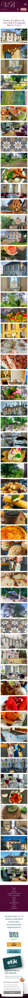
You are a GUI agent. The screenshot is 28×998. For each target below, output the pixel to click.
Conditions (7, 996)
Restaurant (14, 892)
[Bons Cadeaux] (18, 9)
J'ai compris (12, 992)
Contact (14, 906)
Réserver (23, 9)
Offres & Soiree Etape (14, 895)
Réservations (14, 908)
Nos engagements (14, 903)
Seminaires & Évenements (14, 893)
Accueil (14, 888)
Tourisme (14, 899)
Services (14, 897)
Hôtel (14, 890)
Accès (14, 904)
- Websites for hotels (16, 996)
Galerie (14, 901)
